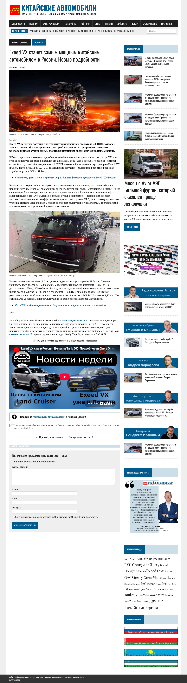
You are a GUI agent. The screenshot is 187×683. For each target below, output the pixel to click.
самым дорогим (19, 334)
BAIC (139, 559)
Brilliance (164, 559)
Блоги (135, 23)
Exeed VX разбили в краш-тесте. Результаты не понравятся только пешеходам (60, 305)
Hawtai (128, 584)
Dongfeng (132, 571)
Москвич (143, 601)
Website (16, 507)
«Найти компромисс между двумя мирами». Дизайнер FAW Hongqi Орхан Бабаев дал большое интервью (159, 62)
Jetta (174, 584)
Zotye (132, 601)
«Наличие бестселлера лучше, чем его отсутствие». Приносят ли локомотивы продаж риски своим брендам (160, 99)
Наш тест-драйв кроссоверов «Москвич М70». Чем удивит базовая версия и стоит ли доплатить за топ (158, 80)
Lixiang (135, 589)
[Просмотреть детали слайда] (64, 417)
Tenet (135, 595)
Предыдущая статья (51, 437)
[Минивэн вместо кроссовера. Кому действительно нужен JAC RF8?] (133, 310)
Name (15, 489)
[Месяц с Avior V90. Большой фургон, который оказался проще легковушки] (151, 176)
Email (15, 498)
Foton (168, 571)
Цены (97, 23)
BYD (127, 564)
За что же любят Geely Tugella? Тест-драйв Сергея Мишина (159, 340)
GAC (127, 577)
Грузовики (166, 23)
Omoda (158, 589)
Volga (146, 595)
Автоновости (18, 23)
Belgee (153, 559)
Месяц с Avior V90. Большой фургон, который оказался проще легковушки (149, 193)
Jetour (167, 583)
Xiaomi (169, 595)
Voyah (153, 595)
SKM (166, 589)
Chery (154, 564)
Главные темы (133, 49)
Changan (140, 564)
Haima (163, 578)
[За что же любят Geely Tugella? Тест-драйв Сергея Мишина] (133, 345)
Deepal (164, 565)
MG (150, 589)
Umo (141, 595)
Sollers (171, 590)
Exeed (23, 67)
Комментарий (20, 466)
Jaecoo (151, 584)
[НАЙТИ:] (161, 30)
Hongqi (136, 584)
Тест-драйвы (70, 23)
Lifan (128, 589)
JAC (143, 583)
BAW (146, 559)
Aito (126, 559)
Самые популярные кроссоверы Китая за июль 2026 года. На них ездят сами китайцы (159, 136)
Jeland (159, 584)
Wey (161, 595)
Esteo (143, 571)
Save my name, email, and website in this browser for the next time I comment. (56, 516)
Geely (137, 577)
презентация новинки (73, 320)
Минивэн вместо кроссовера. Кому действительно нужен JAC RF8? (160, 305)
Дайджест (122, 23)
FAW (160, 571)
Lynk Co (144, 589)
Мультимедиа (150, 23)
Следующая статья (79, 437)
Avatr (133, 559)
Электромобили (51, 23)
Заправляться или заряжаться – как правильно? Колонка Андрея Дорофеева (161, 377)
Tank (128, 594)
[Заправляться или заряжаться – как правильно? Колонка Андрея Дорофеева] (133, 380)
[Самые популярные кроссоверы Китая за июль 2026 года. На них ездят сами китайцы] (133, 139)
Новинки (33, 23)
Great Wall (151, 577)
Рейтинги (85, 23)
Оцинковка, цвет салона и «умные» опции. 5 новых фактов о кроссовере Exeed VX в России (65, 177)
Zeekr (126, 602)
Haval (171, 577)
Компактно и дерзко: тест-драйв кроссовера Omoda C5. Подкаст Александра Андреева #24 (159, 412)
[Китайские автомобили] (93, 10)
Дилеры (109, 23)
